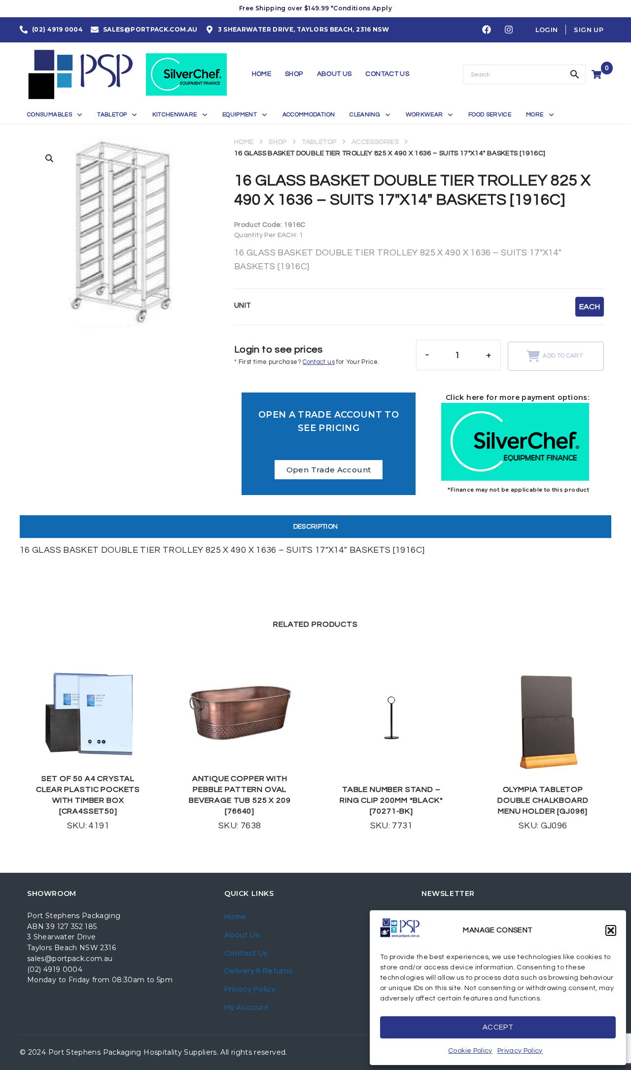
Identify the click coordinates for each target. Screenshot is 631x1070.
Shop (277, 142)
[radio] (589, 307)
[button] (611, 930)
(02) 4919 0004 (54, 969)
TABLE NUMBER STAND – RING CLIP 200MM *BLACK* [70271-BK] (391, 800)
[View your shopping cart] (598, 74)
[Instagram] (509, 30)
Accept (498, 1027)
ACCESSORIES (375, 142)
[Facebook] (486, 30)
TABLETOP (319, 142)
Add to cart (563, 356)
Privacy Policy (520, 1050)
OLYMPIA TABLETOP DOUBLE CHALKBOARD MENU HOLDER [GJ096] (542, 800)
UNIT (242, 305)
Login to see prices (278, 350)
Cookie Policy (470, 1050)
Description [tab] (315, 526)
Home (243, 142)
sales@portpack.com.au (70, 958)
